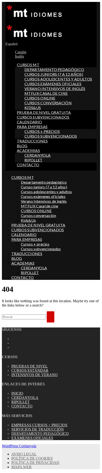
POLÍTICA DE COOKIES (32, 458)
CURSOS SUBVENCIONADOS (43, 117)
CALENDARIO (29, 122)
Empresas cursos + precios (39, 425)
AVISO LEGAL (24, 454)
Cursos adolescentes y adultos (58, 79)
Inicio (17, 393)
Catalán (20, 52)
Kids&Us (32, 107)
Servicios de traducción (37, 429)
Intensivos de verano (34, 375)
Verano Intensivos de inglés (54, 88)
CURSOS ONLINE (39, 98)
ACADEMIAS (28, 150)
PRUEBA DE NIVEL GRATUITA (44, 112)
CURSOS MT (28, 64)
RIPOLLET (33, 160)
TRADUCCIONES (32, 141)
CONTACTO (28, 164)
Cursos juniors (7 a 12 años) (53, 74)
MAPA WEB (21, 467)
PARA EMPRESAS (32, 126)
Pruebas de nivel (29, 366)
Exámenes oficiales (32, 438)
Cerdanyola (24, 398)
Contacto (21, 406)
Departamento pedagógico (54, 69)
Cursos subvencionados (50, 136)
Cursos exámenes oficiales (52, 83)
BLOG (22, 145)
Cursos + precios (42, 131)
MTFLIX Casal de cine (46, 93)
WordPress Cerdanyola (19, 446)
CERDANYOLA (37, 155)
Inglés (19, 56)
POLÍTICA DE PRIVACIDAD (35, 463)
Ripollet (20, 402)
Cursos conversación (48, 103)
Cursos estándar (29, 370)
